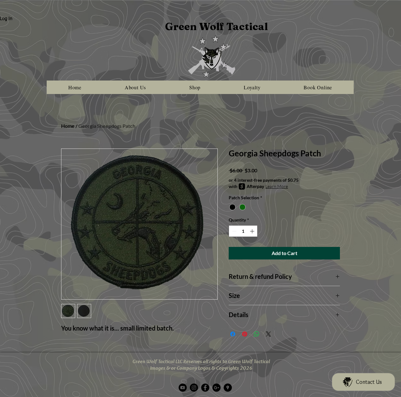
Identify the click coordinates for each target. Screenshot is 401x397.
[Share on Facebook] (233, 334)
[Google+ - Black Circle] (216, 388)
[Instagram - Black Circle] (194, 388)
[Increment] (253, 231)
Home (68, 126)
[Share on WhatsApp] (256, 334)
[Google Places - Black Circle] (228, 388)
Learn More (276, 186)
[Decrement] (233, 231)
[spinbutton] (243, 231)
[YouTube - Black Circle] (183, 388)
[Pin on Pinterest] (244, 334)
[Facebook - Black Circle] (205, 388)
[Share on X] (268, 334)
